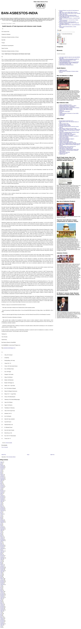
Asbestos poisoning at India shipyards (66, 135)
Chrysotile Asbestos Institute (64, 124)
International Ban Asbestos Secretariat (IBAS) (67, 105)
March (1, 483)
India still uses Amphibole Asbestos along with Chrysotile (69, 143)
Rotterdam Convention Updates (65, 125)
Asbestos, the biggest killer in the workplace (67, 134)
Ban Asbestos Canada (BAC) (64, 111)
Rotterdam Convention (63, 153)
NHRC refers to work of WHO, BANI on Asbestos (68, 12)
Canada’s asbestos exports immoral (66, 141)
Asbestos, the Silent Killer (64, 139)
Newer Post (4, 454)
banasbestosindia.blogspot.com (9, 347)
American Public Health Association (65, 109)
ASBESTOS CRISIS (63, 70)
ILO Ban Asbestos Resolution (64, 61)
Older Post (52, 454)
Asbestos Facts (62, 154)
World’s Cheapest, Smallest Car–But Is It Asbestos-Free (69, 129)
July (1, 470)
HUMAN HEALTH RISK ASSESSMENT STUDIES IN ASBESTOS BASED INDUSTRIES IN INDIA (69, 60)
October (1, 468)
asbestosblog (61, 115)
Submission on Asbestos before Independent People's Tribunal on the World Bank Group (69, 133)
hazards (60, 112)
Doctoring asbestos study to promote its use (67, 146)
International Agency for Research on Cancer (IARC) (68, 113)
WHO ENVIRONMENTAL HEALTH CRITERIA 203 (68, 62)
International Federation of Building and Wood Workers (69, 107)
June (1, 463)
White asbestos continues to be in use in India (67, 128)
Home (28, 454)
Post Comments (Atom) (11, 456)
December (2, 466)
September (2, 479)
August (1, 480)
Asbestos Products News (64, 123)
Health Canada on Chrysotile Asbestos (66, 64)
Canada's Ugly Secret (63, 14)
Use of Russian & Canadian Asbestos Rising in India (69, 149)
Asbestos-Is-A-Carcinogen (64, 140)
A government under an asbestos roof (66, 147)
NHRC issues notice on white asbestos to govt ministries (69, 13)
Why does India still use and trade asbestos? (67, 21)
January (1, 475)
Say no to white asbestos (64, 137)
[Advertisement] (15, 451)
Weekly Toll (61, 110)
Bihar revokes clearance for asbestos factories (67, 15)
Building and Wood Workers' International (66, 106)
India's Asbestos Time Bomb (64, 152)
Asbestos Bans (62, 114)
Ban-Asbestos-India (19, 13)
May (1, 464)
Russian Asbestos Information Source (66, 120)
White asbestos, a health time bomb (66, 148)
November (2, 467)
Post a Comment (5, 447)
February (2, 465)
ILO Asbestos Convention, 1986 (65, 63)
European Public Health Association (65, 108)
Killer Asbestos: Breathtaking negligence (66, 138)
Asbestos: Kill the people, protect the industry (67, 142)
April (1, 473)
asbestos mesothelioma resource (65, 104)
